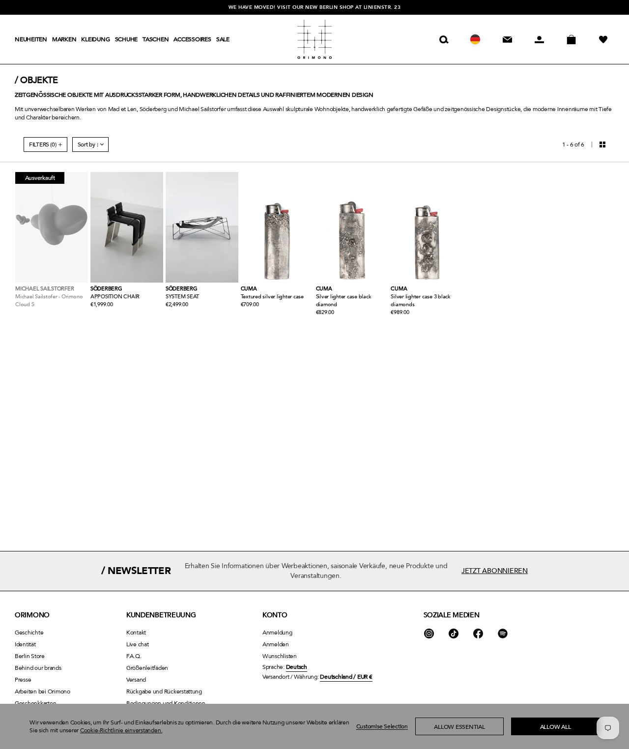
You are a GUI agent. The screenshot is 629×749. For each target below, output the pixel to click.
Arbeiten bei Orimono (42, 691)
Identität (25, 644)
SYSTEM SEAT (182, 296)
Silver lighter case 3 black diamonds (421, 300)
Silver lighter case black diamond (344, 300)
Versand (136, 680)
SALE (222, 39)
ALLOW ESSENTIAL (459, 727)
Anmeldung (277, 632)
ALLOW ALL (555, 727)
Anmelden (275, 644)
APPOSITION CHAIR (115, 296)
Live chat (137, 644)
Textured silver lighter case (272, 296)
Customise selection (382, 726)
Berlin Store (30, 656)
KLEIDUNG (95, 39)
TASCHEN (156, 39)
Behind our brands (38, 668)
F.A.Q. (134, 656)
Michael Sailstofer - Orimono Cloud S (49, 300)
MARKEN (64, 39)
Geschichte (29, 632)
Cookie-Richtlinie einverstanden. (121, 730)
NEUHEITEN (31, 39)
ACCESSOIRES (192, 39)
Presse (23, 680)
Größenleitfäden (147, 668)
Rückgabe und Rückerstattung (164, 691)
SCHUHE (126, 39)
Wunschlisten (279, 656)
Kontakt (136, 632)
